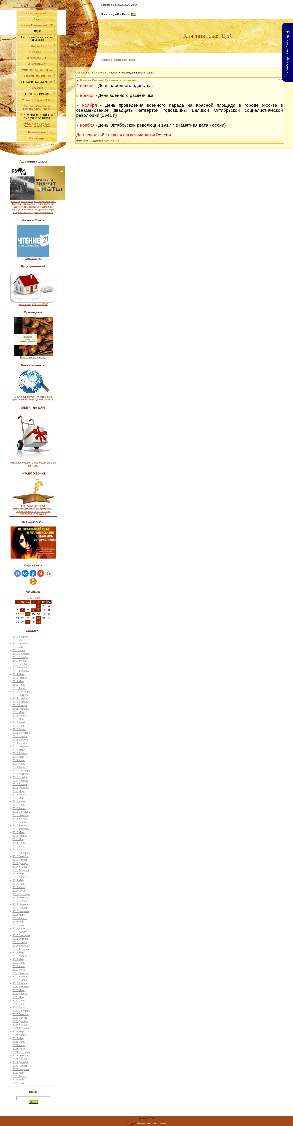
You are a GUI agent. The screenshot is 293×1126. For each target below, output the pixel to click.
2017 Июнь (19, 883)
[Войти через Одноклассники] (33, 581)
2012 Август (20, 688)
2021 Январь (20, 1024)
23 (38, 618)
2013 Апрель (20, 715)
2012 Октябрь (21, 695)
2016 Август (20, 849)
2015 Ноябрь (20, 818)
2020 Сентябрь (21, 1010)
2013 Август (20, 729)
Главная (105, 59)
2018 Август (20, 932)
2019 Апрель (20, 956)
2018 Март (19, 914)
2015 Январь (20, 784)
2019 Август (20, 969)
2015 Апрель (20, 794)
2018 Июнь (19, 925)
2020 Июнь (19, 1000)
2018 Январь (20, 907)
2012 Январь (20, 667)
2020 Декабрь (20, 1021)
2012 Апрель (20, 677)
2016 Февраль (21, 829)
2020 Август (20, 1007)
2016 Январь (20, 825)
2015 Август (20, 808)
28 (28, 622)
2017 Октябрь (21, 897)
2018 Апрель (20, 918)
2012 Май (18, 681)
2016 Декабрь (20, 863)
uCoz (163, 1123)
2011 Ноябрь (20, 660)
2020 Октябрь (21, 1014)
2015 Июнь (19, 801)
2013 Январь (20, 705)
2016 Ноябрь (20, 859)
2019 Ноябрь (20, 976)
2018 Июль (19, 928)
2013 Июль (19, 725)
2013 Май (18, 719)
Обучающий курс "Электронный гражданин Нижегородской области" (33, 398)
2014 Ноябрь (20, 777)
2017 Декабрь (20, 904)
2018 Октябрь (21, 938)
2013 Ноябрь (20, 736)
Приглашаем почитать (33, 357)
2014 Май (18, 756)
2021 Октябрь (21, 1055)
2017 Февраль (21, 870)
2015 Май (18, 798)
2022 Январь (20, 1065)
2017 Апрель (20, 877)
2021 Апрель (20, 1035)
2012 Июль (19, 684)
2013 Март (19, 712)
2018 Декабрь (20, 945)
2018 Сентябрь (21, 935)
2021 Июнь (19, 1041)
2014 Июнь (19, 760)
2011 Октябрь (20, 657)
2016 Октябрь (21, 856)
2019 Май (18, 959)
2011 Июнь (19, 650)
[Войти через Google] (48, 573)
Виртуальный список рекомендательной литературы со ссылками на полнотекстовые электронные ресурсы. (33, 509)
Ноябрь (100, 72)
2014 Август (20, 767)
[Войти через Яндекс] (40, 573)
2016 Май (18, 839)
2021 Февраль (21, 1028)
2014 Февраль (21, 746)
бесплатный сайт (147, 1123)
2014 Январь (20, 743)
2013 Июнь (19, 722)
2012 (90, 72)
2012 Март (19, 674)
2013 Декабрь (20, 739)
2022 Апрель (20, 1076)
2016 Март (19, 832)
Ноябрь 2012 (33, 598)
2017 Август (20, 890)
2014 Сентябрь (21, 770)
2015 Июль (19, 804)
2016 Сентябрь (21, 853)
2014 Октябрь (21, 774)
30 (38, 622)
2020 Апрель (20, 993)
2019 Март (19, 952)
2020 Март (19, 990)
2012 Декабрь (20, 701)
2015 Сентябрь (21, 811)
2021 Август (20, 1048)
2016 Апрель (20, 835)
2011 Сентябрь (21, 653)
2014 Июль (19, 763)
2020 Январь (20, 983)
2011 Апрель (20, 643)
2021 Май (18, 1038)
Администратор (111, 141)
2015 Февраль (21, 787)
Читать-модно (33, 258)
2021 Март (19, 1031)
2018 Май (18, 921)
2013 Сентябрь (21, 732)
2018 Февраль (21, 911)
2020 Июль (19, 1004)
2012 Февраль (21, 671)
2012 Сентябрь (21, 691)
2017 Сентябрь (21, 894)
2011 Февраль (21, 636)
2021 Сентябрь (21, 1052)
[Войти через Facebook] (33, 573)
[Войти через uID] (17, 573)
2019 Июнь (19, 962)
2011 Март (18, 640)
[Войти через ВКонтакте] (25, 573)
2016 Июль (19, 846)
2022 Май (18, 1079)
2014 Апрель (20, 753)
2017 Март (19, 873)
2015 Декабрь (20, 822)
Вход (132, 59)
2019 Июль (19, 966)
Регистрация (119, 59)
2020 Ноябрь (20, 1017)
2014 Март (19, 750)
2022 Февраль (21, 1069)
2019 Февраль (21, 949)
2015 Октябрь (21, 815)
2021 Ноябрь (20, 1059)
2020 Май (18, 997)
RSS (133, 14)
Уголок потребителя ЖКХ (33, 304)
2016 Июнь (19, 842)
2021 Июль (19, 1045)
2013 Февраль (21, 708)
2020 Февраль (21, 986)
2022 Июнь (19, 1083)
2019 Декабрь (20, 980)
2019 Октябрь (21, 973)
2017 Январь (20, 866)
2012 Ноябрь (20, 698)
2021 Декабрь (20, 1062)
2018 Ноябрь (20, 942)
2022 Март (19, 1072)
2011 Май (18, 647)
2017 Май (18, 880)
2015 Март (19, 791)
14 (28, 614)
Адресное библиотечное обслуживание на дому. (33, 464)
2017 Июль (19, 887)
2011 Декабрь (20, 664)
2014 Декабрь (20, 780)
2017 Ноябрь (20, 901)
